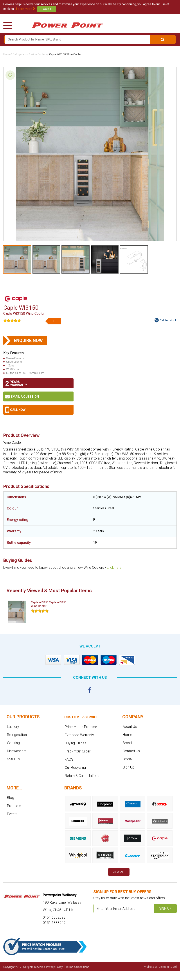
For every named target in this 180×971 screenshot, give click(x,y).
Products (14, 806)
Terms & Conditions (77, 967)
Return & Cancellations (82, 776)
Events (12, 814)
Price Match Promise (81, 727)
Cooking (13, 743)
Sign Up (128, 767)
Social (127, 759)
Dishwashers (16, 751)
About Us (130, 727)
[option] (39, 611)
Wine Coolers (39, 54)
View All (118, 872)
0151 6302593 (38, 409)
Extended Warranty (79, 735)
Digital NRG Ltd (168, 966)
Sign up (165, 908)
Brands (128, 743)
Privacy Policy (54, 967)
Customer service (81, 717)
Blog (10, 798)
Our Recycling (75, 767)
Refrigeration (21, 54)
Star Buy (13, 759)
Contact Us (131, 751)
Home (7, 54)
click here (114, 567)
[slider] (12, 320)
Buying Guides (75, 743)
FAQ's (69, 759)
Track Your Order (77, 751)
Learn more (24, 9)
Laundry (13, 727)
